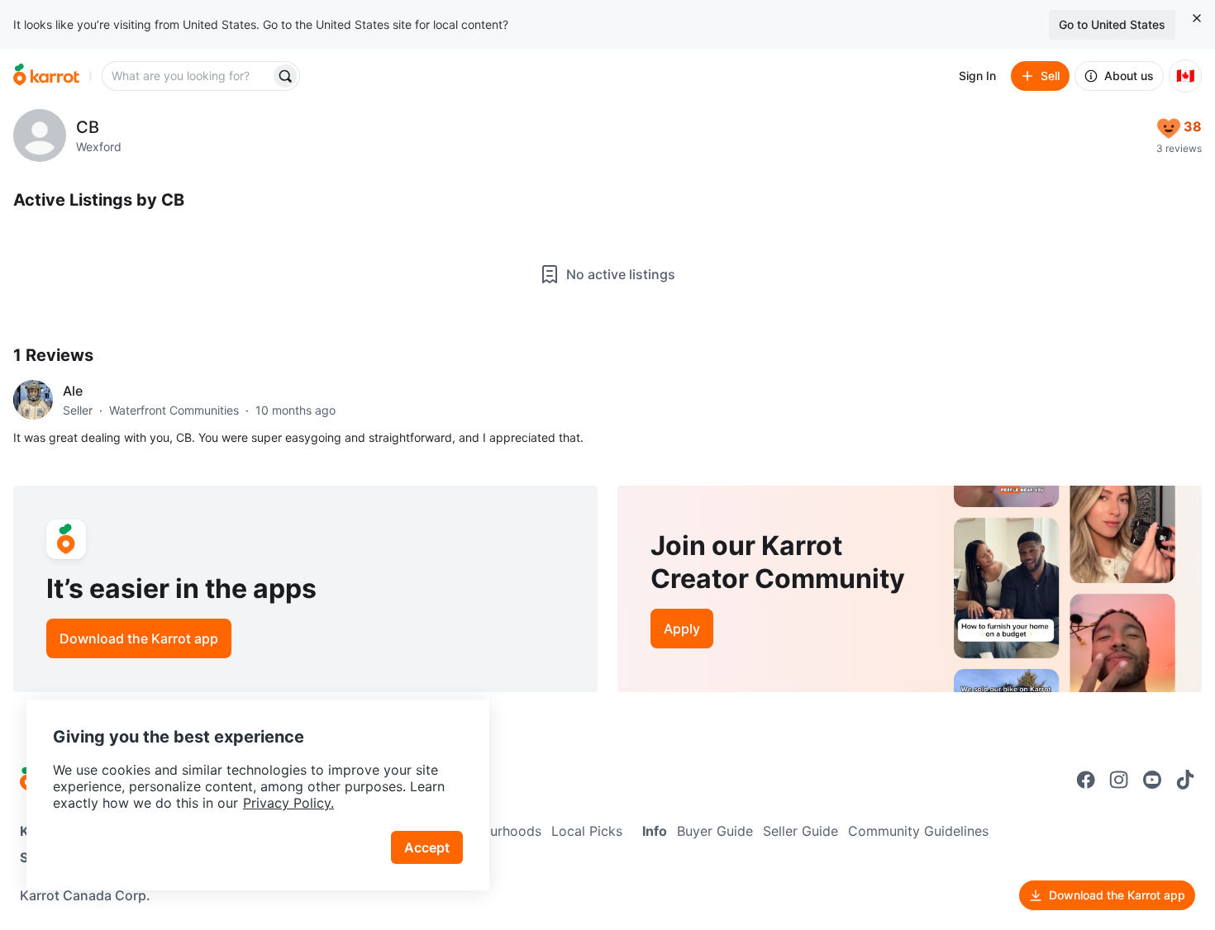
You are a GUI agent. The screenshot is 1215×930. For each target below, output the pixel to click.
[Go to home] (46, 76)
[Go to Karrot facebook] (1086, 780)
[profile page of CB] (39, 135)
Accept (427, 847)
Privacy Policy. (288, 803)
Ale (73, 390)
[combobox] (188, 76)
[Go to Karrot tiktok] (1185, 780)
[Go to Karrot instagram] (1119, 780)
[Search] (285, 76)
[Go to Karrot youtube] (1152, 780)
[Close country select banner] (1196, 18)
